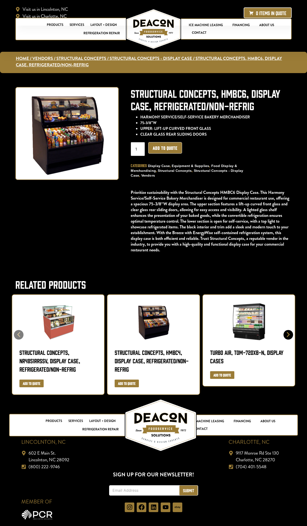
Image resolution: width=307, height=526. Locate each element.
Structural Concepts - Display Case (151, 58)
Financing (242, 421)
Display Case (159, 166)
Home (22, 58)
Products (54, 421)
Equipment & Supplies (190, 166)
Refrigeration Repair (101, 33)
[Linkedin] (153, 507)
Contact (199, 32)
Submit (188, 490)
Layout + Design (102, 421)
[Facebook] (141, 507)
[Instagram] (129, 507)
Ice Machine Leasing (207, 421)
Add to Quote (165, 147)
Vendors (42, 58)
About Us (267, 421)
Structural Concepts (81, 58)
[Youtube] (165, 507)
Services (75, 421)
